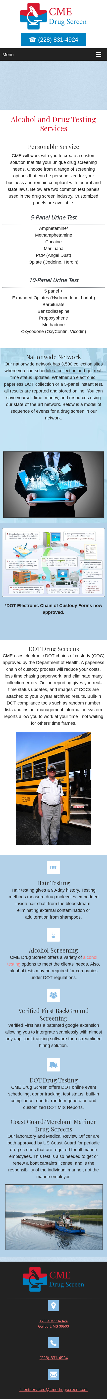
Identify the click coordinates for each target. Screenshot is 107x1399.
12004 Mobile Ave (54, 1321)
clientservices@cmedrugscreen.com (53, 1389)
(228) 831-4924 (54, 1358)
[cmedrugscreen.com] (53, 16)
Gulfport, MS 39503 (53, 1326)
